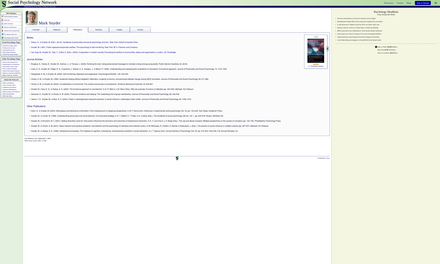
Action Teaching (8, 23)
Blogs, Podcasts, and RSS (10, 75)
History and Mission (8, 83)
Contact (140, 29)
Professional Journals (9, 48)
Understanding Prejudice (11, 16)
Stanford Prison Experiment (11, 30)
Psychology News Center (11, 38)
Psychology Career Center (10, 66)
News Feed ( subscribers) (386, 50)
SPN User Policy (7, 96)
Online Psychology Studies (10, 54)
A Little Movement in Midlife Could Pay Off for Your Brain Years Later (358, 25)
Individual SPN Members (10, 89)
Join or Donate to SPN (9, 85)
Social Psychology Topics (10, 46)
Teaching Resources (9, 50)
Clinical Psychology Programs (11, 71)
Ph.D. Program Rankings (10, 69)
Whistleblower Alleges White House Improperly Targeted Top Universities (360, 21)
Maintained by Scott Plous (32, 6)
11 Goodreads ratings (316, 66)
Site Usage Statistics (8, 94)
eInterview (7, 20)
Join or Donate (423, 3)
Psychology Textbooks (9, 52)
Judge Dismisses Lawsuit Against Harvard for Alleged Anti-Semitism (358, 37)
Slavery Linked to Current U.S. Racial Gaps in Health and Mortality (357, 28)
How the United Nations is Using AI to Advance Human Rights (356, 18)
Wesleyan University (49, 6)
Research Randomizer (10, 27)
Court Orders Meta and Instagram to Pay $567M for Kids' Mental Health (359, 40)
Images (119, 29)
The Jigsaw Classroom (10, 34)
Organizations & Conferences (11, 64)
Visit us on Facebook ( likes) (387, 53)
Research (56, 29)
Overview (36, 29)
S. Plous (327, 158)
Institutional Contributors (9, 87)
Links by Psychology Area (10, 62)
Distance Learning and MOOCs (12, 73)
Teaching (98, 29)
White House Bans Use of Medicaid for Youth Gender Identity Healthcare (359, 31)
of (316, 37)
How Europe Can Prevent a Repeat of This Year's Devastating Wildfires (359, 34)
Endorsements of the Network (11, 92)
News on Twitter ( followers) (387, 47)
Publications (77, 29)
